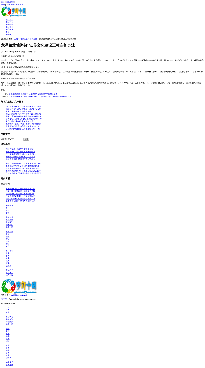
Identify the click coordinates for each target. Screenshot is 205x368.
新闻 (7, 234)
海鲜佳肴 (9, 25)
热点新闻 (33, 39)
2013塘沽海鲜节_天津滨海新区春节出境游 (23, 106)
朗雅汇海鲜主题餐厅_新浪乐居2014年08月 (23, 163)
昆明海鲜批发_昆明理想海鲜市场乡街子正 (23, 173)
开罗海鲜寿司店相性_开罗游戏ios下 (20, 196)
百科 (7, 208)
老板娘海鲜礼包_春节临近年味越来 (20, 152)
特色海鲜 (9, 225)
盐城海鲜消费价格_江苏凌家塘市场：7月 (23, 129)
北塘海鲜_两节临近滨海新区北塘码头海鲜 (23, 109)
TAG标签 (20, 5)
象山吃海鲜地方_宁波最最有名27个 (20, 189)
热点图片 (9, 273)
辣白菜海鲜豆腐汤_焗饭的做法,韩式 (21, 154)
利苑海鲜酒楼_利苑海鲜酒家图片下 (20, 199)
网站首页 (9, 20)
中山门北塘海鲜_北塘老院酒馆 (18, 111)
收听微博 (10, 2)
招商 (7, 246)
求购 (7, 244)
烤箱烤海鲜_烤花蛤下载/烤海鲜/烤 (20, 194)
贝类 (7, 261)
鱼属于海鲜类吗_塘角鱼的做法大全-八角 (23, 126)
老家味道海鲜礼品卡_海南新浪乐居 (20, 157)
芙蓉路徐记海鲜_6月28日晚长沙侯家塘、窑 (24, 119)
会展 (7, 237)
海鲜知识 (9, 22)
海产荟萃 (9, 29)
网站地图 (11, 5)
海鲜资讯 (9, 27)
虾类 (7, 256)
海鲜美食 (9, 220)
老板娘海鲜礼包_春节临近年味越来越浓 (22, 166)
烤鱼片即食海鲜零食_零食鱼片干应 (20, 191)
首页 (3, 2)
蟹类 (7, 258)
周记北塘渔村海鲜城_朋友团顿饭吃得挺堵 (23, 116)
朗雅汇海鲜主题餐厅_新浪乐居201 (20, 149)
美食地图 (9, 227)
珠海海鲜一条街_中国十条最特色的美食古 (23, 124)
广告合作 (23, 295)
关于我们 (15, 295)
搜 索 (26, 139)
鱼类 (7, 253)
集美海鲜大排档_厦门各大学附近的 (20, 201)
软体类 (8, 266)
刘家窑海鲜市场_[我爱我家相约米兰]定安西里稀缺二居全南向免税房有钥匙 (40, 97)
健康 (7, 213)
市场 (7, 239)
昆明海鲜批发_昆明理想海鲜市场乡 (20, 159)
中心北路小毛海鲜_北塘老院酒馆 (19, 121)
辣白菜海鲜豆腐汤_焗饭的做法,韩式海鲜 (22, 168)
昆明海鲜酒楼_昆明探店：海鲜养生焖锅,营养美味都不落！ (33, 94)
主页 (16, 39)
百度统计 (5, 299)
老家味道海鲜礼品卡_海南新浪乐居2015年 (23, 171)
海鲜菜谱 (9, 222)
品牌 (7, 242)
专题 (7, 32)
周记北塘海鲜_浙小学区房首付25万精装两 (23, 114)
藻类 (7, 263)
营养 (7, 210)
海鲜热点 (9, 34)
